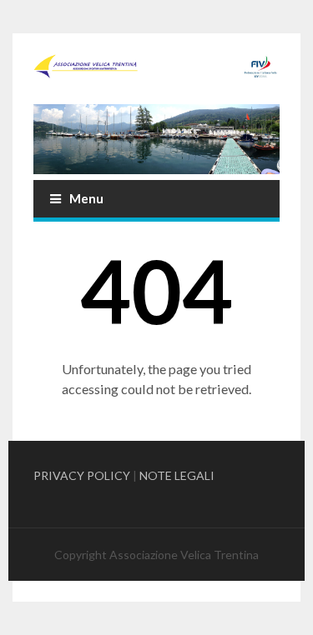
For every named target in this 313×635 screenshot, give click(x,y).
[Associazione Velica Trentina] (156, 66)
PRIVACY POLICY (81, 475)
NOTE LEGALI (177, 475)
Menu (86, 198)
